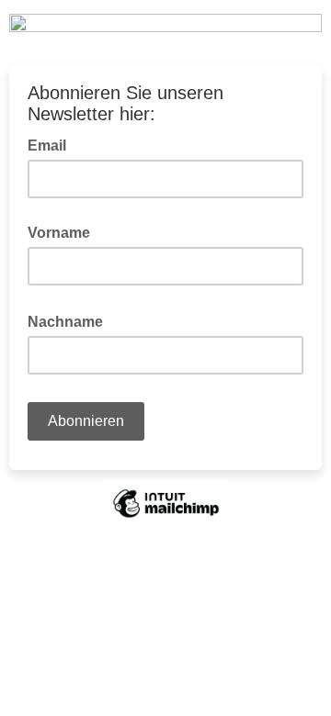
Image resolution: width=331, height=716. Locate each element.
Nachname (71, 320)
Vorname (59, 233)
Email (52, 144)
